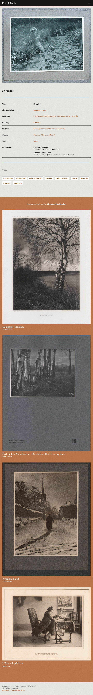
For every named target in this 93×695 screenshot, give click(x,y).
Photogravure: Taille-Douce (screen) (49, 129)
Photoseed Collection (56, 204)
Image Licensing (18, 690)
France (36, 123)
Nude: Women (62, 178)
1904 (35, 141)
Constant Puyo (39, 110)
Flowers (6, 183)
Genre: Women (35, 178)
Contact (5, 690)
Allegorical (21, 178)
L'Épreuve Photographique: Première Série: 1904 (54, 116)
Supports (18, 183)
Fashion (49, 178)
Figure (74, 178)
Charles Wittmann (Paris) (44, 135)
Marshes (84, 178)
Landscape (8, 178)
